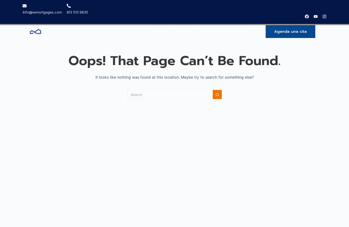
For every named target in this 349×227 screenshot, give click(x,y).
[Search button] (217, 94)
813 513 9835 (77, 12)
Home (161, 31)
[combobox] (170, 94)
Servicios (210, 31)
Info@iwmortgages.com (42, 12)
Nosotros (184, 31)
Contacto (237, 31)
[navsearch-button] (324, 31)
